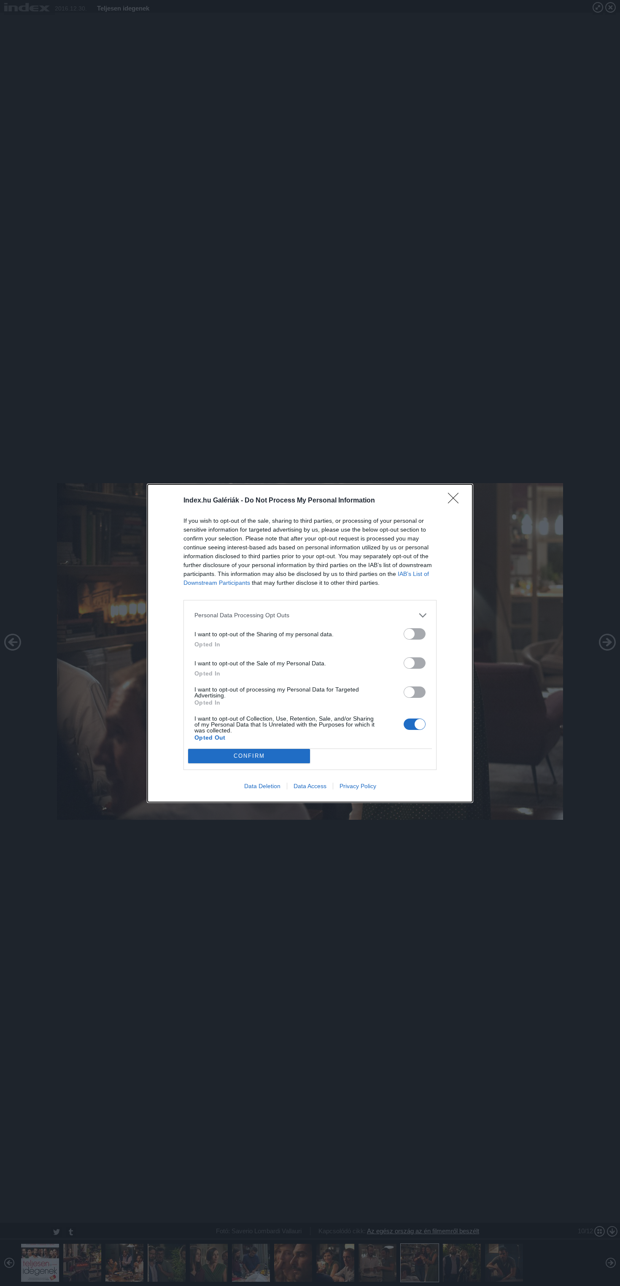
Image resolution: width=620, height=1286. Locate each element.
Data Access (310, 786)
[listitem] (310, 615)
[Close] (456, 501)
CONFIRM (249, 756)
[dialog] (310, 643)
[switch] (415, 634)
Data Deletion (262, 786)
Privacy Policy (358, 786)
